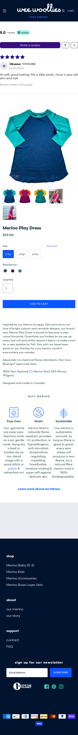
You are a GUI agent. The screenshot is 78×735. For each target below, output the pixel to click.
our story (13, 615)
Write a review (30, 45)
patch (12, 468)
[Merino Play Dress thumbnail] (9, 196)
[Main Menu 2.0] (4, 11)
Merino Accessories (21, 578)
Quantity (8, 279)
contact (12, 640)
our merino (14, 609)
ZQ (31, 371)
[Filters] (65, 45)
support (12, 631)
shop (10, 556)
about (11, 600)
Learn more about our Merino (39, 489)
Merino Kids (15, 571)
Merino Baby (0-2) (20, 565)
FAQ (9, 646)
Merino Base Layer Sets (24, 584)
